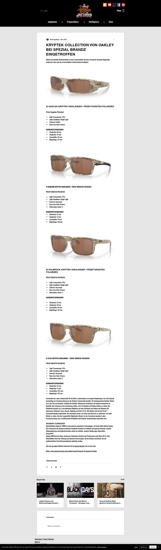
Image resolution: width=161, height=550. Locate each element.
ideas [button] (136, 547)
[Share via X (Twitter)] (51, 467)
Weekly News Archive (51, 461)
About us (37, 542)
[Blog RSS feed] (105, 5)
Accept (153, 547)
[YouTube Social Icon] (109, 5)
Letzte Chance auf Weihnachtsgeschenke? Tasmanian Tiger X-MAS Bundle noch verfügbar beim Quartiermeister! (48, 502)
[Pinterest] (123, 5)
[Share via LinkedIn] (56, 467)
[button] (123, 10)
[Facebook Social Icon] (119, 5)
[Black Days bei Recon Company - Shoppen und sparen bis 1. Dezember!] (80, 490)
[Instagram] (114, 5)
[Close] (159, 547)
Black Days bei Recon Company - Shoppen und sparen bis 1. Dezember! (79, 502)
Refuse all (144, 547)
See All (122, 479)
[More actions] (114, 39)
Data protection (101, 547)
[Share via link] (60, 467)
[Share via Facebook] (47, 467)
